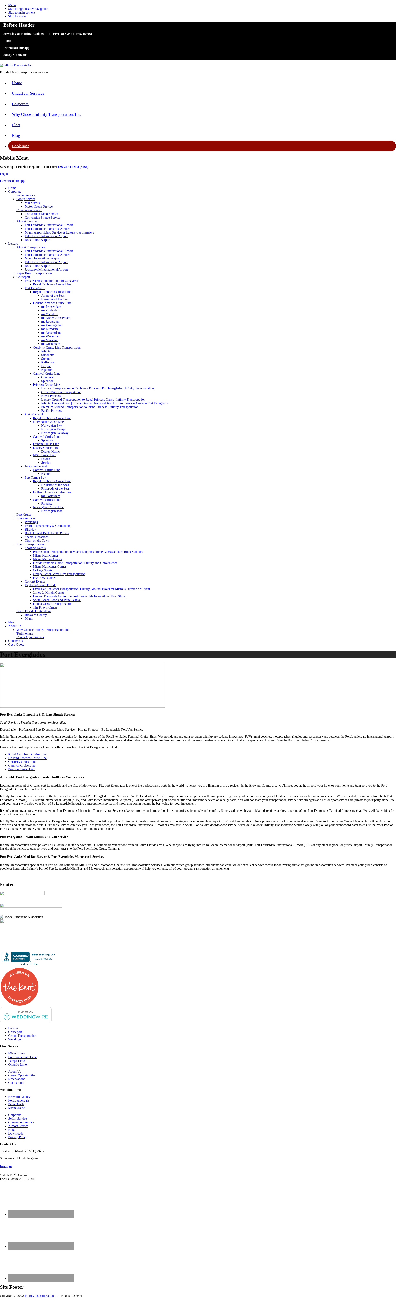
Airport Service (26, 221)
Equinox (46, 370)
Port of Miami (34, 414)
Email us (6, 1166)
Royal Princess (51, 395)
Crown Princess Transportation (61, 392)
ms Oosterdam (50, 344)
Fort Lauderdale (18, 1100)
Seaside (46, 462)
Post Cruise (23, 514)
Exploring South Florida (40, 585)
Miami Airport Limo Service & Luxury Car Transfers (59, 232)
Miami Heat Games (45, 555)
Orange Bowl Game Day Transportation (59, 574)
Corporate (14, 191)
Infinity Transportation (39, 1295)
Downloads (15, 1133)
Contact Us (15, 641)
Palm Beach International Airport (46, 236)
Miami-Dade (16, 1108)
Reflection (48, 362)
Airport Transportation (31, 247)
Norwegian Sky (51, 425)
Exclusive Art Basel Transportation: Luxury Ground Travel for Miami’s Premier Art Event (91, 589)
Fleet (11, 622)
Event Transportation (30, 544)
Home (12, 188)
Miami (29, 618)
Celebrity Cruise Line (22, 761)
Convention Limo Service (41, 214)
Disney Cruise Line (45, 447)
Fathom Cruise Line (46, 444)
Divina (45, 459)
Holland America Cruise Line (52, 303)
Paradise (46, 503)
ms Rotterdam (50, 321)
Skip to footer (17, 16)
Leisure (13, 243)
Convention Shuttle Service (42, 217)
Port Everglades (35, 288)
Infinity (46, 351)
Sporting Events (35, 548)
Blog (11, 1129)
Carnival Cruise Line (46, 373)
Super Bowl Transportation (34, 273)
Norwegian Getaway (54, 433)
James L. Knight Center (48, 592)
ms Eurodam (49, 329)
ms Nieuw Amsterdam (55, 318)
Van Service (32, 202)
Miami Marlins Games (47, 559)
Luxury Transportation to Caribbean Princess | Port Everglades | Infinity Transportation (97, 388)
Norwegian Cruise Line (48, 421)
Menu (12, 5)
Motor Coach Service (39, 206)
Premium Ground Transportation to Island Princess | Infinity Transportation (89, 407)
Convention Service (29, 210)
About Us (14, 626)
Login (7, 40)
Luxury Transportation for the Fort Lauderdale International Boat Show (79, 596)
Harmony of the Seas (55, 299)
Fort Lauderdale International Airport (49, 225)
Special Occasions (36, 537)
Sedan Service (25, 195)
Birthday (30, 529)
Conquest (47, 377)
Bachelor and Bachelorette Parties (47, 533)
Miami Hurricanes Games (49, 566)
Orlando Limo (17, 1064)
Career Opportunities (30, 637)
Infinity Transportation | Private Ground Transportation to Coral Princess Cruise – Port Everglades (104, 403)
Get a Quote (16, 644)
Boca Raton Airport (37, 240)
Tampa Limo (16, 1061)
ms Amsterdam (51, 332)
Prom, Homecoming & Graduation (47, 525)
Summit (46, 358)
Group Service (25, 199)
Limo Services (25, 518)
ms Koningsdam (51, 325)
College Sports (42, 570)
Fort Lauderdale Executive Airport (47, 228)
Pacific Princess (51, 410)
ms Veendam (49, 314)
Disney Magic (50, 451)
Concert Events (35, 581)
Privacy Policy (17, 1137)
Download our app (16, 48)
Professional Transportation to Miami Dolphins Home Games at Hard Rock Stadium (88, 551)
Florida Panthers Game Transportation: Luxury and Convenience (75, 563)
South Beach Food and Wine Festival (57, 600)
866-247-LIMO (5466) (76, 33)
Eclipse (46, 366)
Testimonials (24, 633)
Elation (46, 473)
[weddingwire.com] (26, 1021)
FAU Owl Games (44, 577)
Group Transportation (22, 1035)
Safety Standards (15, 55)
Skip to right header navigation (28, 9)
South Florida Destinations (33, 611)
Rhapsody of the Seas (55, 488)
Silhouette (47, 355)
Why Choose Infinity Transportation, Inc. (43, 629)
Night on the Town (37, 540)
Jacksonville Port (36, 466)
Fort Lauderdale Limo (22, 1057)
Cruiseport (23, 277)
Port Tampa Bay (35, 477)
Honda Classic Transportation (52, 603)
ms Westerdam (50, 336)
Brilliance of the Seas (55, 485)
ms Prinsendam (51, 306)
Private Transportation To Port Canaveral (51, 280)
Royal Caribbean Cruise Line (52, 284)
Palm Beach (16, 1104)
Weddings (31, 522)
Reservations (16, 1079)
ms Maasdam (49, 340)
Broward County (36, 615)
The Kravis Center (45, 607)
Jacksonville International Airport (46, 269)
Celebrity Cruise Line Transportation (57, 347)
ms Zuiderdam (50, 310)
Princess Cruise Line (46, 384)
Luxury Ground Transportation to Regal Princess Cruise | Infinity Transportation (93, 399)
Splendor (47, 381)
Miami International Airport (42, 258)
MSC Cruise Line (44, 455)
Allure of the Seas (53, 295)
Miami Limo (16, 1053)
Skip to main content (21, 12)
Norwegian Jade (51, 511)
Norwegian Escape (53, 429)
